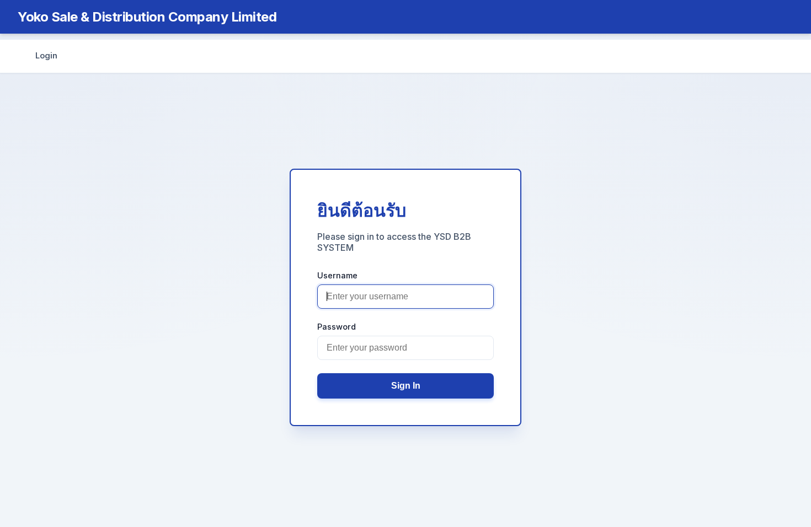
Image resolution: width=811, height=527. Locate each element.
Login (46, 55)
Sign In (405, 385)
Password (336, 326)
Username (337, 275)
